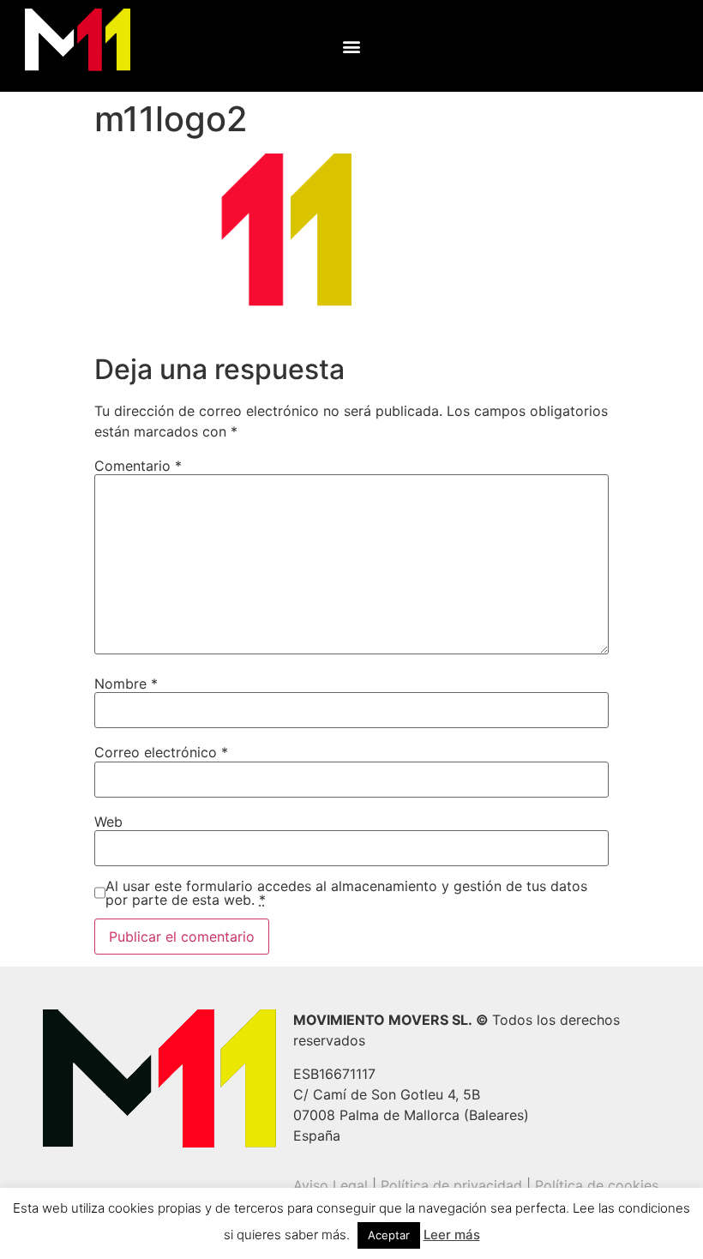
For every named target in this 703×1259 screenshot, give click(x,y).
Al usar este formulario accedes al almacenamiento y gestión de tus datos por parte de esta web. (346, 893)
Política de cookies (596, 1185)
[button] (352, 46)
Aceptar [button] (389, 1235)
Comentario (138, 466)
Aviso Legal (330, 1185)
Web (108, 821)
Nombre (126, 683)
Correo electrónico (161, 752)
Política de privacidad (451, 1185)
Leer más (452, 1234)
